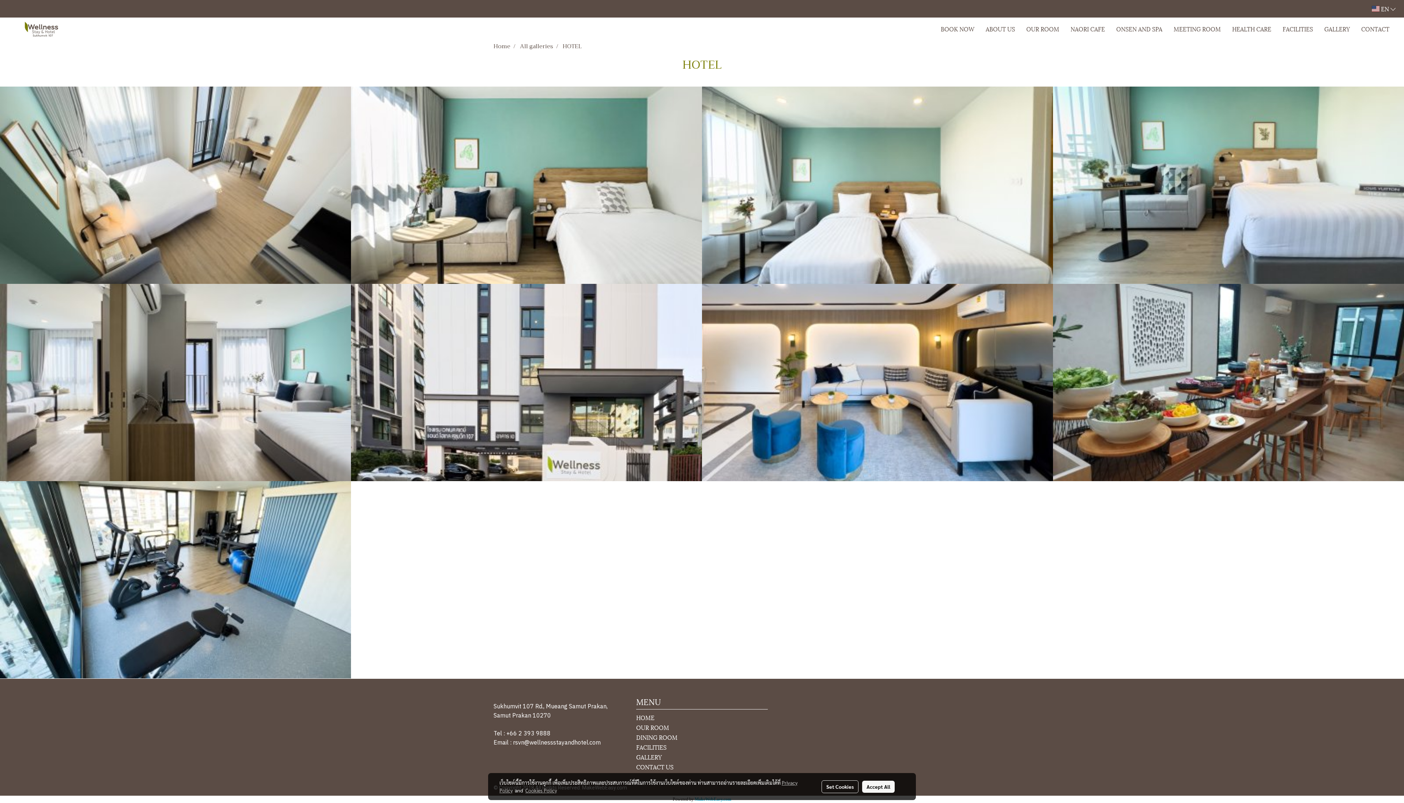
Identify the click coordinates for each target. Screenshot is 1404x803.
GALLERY (1337, 28)
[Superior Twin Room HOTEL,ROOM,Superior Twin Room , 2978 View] (877, 185)
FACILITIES (1298, 28)
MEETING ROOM (1197, 28)
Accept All (878, 786)
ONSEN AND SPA (1139, 28)
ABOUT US (1000, 28)
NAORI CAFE (1088, 28)
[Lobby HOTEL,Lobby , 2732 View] (877, 382)
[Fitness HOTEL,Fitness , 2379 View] (175, 579)
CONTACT (1375, 28)
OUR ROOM (1042, 28)
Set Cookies (840, 786)
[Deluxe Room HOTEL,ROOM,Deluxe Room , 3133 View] (175, 185)
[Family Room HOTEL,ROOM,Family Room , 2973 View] (175, 382)
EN (1385, 8)
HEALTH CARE (1251, 28)
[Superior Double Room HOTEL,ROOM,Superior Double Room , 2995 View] (526, 185)
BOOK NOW (957, 28)
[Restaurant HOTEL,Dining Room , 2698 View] (1228, 382)
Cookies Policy (541, 790)
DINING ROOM (657, 737)
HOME (645, 717)
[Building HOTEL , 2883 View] (526, 382)
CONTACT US (654, 766)
